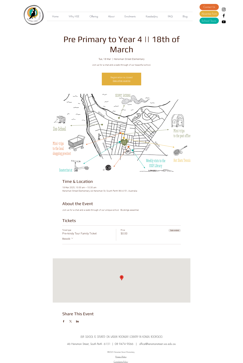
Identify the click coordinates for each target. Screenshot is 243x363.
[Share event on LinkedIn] (77, 321)
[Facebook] (223, 15)
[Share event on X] (70, 321)
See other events (121, 80)
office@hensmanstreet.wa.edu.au (157, 344)
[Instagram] (223, 9)
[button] (74, 16)
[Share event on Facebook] (63, 321)
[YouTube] (223, 21)
